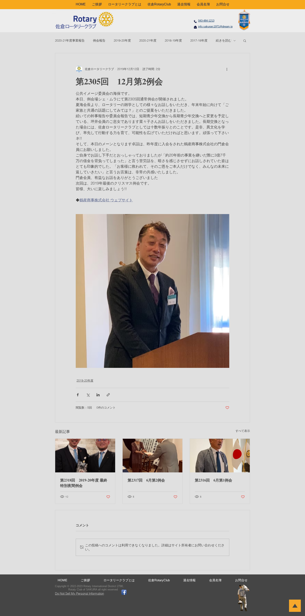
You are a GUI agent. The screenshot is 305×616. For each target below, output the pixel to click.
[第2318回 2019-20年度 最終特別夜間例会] (85, 455)
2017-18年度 (198, 40)
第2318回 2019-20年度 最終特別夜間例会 (83, 482)
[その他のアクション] (226, 69)
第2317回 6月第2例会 (146, 480)
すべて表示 (242, 431)
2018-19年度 (173, 40)
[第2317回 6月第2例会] (153, 455)
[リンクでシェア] (108, 395)
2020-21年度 (147, 40)
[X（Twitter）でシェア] (88, 395)
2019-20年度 (122, 40)
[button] (245, 40)
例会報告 (99, 40)
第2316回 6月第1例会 (213, 480)
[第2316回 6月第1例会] (220, 455)
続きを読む (223, 40)
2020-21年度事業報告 (70, 40)
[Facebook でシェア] (78, 395)
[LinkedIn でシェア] (98, 395)
